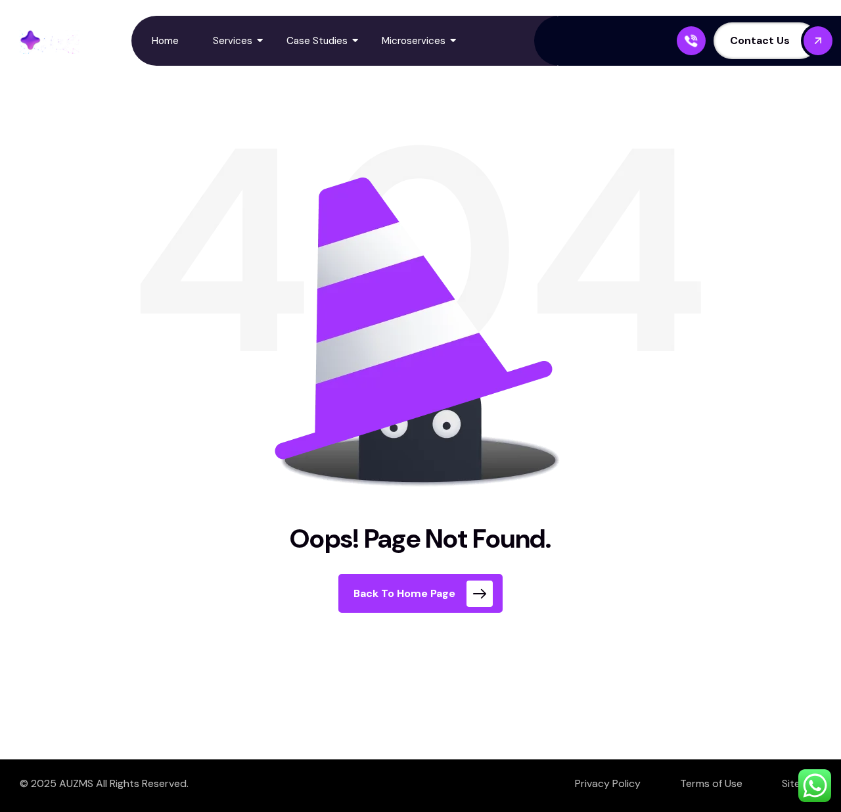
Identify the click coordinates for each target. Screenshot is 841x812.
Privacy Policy (608, 783)
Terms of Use (711, 783)
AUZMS (76, 783)
